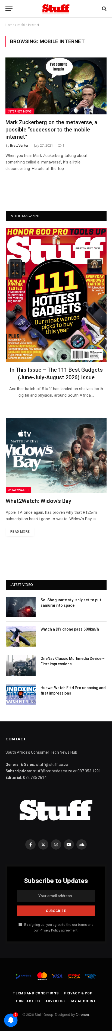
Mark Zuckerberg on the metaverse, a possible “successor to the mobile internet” (51, 129)
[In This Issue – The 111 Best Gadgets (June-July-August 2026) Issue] (56, 295)
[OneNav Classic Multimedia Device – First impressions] (21, 665)
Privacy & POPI (79, 993)
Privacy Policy (50, 930)
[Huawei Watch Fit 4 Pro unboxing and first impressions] (21, 695)
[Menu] (9, 9)
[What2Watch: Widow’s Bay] (56, 455)
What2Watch (18, 490)
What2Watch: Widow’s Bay (38, 501)
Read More (20, 532)
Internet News (20, 111)
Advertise (55, 1001)
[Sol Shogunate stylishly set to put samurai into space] (21, 607)
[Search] (104, 9)
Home (9, 25)
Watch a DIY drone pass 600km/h (70, 629)
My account (83, 1001)
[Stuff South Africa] (56, 9)
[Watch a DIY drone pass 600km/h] (21, 636)
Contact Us (28, 1001)
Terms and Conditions (36, 993)
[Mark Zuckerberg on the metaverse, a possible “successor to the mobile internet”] (56, 85)
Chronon (82, 1015)
